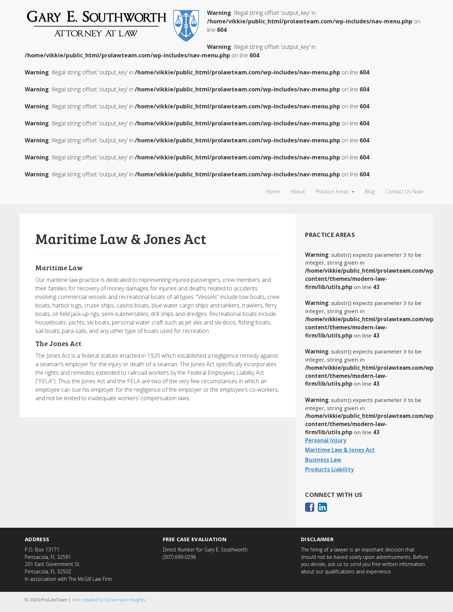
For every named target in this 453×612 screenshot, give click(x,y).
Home (273, 191)
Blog (370, 191)
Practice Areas (333, 191)
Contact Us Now (404, 191)
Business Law (323, 459)
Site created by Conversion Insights (108, 599)
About (298, 191)
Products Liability (329, 469)
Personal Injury (325, 440)
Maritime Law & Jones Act (340, 449)
